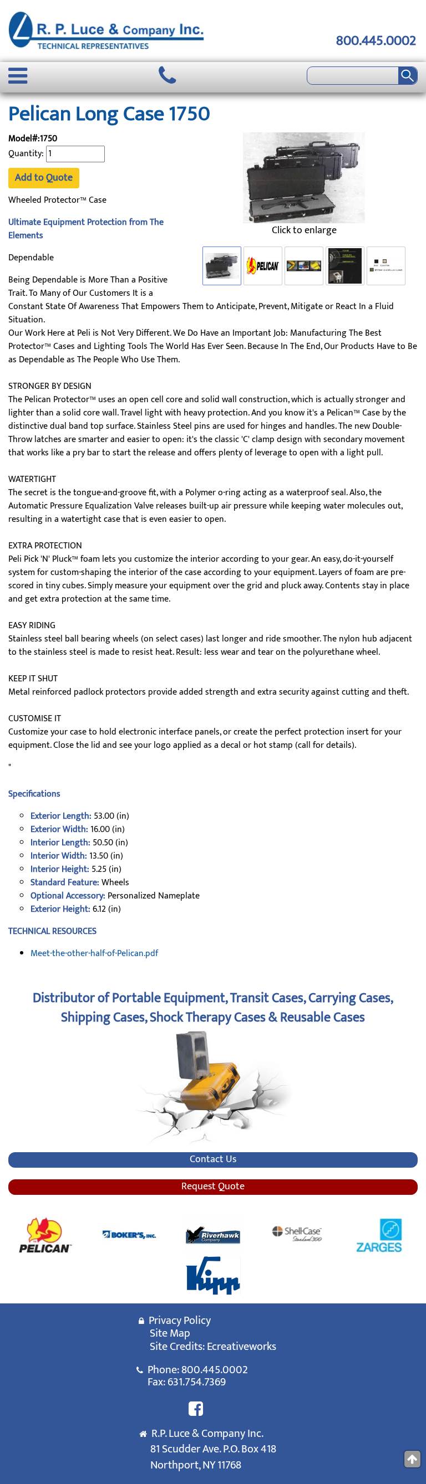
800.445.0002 (376, 40)
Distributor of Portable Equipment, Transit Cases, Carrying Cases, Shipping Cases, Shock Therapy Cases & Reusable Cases (213, 1007)
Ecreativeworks (241, 1347)
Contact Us (213, 1160)
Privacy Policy (177, 1320)
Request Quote (213, 1187)
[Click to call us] (167, 76)
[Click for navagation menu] (17, 76)
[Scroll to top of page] (412, 1459)
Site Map (170, 1333)
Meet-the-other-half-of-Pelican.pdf (94, 953)
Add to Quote (44, 178)
